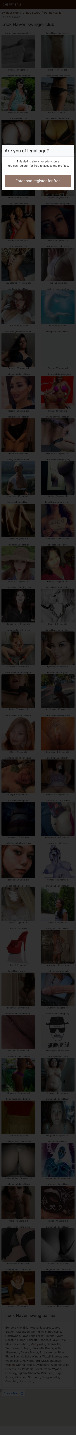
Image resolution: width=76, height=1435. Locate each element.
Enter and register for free (38, 181)
